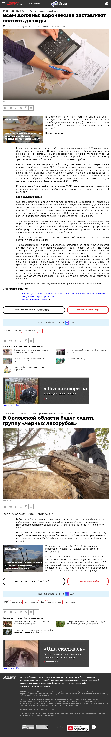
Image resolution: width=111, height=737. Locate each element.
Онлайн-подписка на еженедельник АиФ (61, 680)
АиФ (4, 102)
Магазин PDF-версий (90, 680)
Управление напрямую (35, 299)
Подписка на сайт (74, 677)
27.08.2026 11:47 (9, 414)
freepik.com (7, 500)
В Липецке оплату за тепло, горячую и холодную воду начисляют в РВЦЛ (63, 293)
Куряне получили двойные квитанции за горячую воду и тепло (31, 351)
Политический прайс (77, 683)
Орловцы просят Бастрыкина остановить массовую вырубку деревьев (31, 623)
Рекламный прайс (28, 677)
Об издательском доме (30, 680)
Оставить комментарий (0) (88, 310)
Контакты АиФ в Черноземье (51, 677)
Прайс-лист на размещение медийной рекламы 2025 (42, 683)
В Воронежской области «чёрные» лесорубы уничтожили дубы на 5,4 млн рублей (86, 623)
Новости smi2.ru (12, 405)
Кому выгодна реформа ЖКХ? (39, 296)
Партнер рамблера (57, 727)
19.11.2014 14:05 (8, 11)
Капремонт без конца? (76, 359)
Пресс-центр (90, 677)
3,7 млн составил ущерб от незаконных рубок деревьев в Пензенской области (33, 631)
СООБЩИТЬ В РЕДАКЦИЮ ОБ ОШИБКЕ (35, 686)
